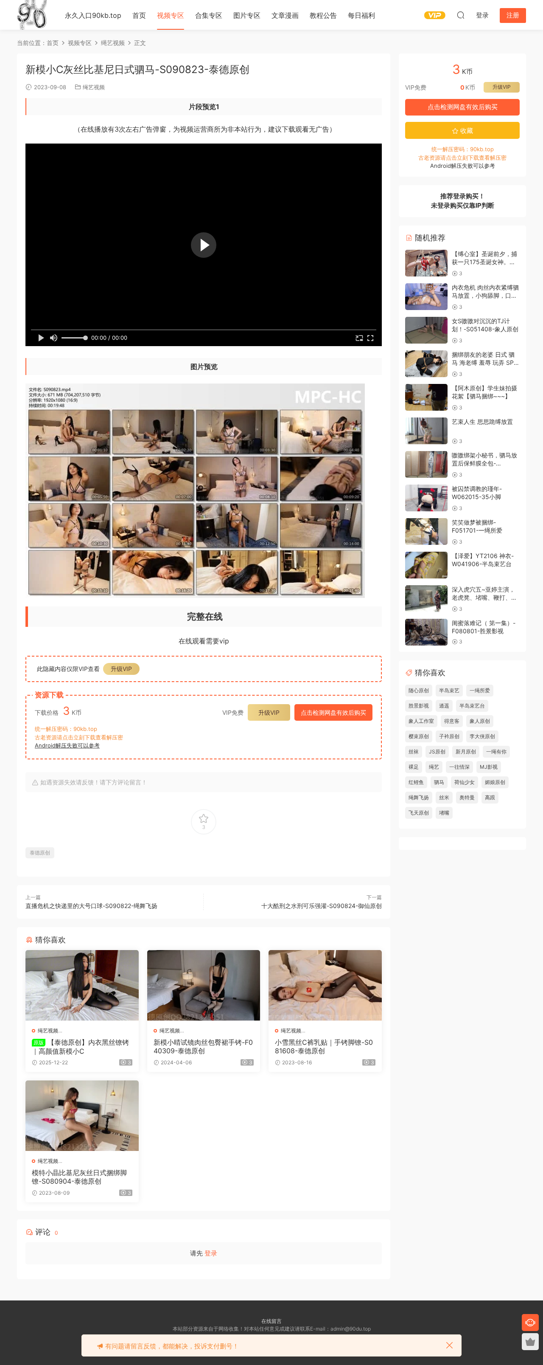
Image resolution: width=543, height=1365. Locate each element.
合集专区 (208, 15)
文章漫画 (285, 15)
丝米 (444, 797)
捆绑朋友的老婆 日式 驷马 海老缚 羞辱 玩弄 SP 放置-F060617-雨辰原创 (485, 363)
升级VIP (121, 668)
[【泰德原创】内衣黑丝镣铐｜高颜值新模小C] (82, 985)
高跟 (490, 797)
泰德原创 (40, 852)
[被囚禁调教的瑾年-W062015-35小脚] (426, 498)
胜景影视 (419, 705)
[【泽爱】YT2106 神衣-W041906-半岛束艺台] (426, 565)
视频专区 (170, 15)
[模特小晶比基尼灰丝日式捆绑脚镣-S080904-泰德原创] (82, 1115)
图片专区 (246, 15)
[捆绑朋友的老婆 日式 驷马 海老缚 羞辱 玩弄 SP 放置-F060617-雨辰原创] (426, 363)
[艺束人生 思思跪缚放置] (426, 430)
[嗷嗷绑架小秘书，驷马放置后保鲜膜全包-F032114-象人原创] (426, 464)
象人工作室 (421, 721)
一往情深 (459, 767)
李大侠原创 (482, 736)
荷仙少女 (464, 782)
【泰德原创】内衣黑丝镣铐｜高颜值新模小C (80, 1046)
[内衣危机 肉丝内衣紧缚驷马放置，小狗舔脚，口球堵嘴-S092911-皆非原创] (426, 296)
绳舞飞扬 (419, 797)
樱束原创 (419, 736)
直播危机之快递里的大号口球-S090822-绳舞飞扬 (91, 905)
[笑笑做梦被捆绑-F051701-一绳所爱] (426, 531)
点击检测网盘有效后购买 (333, 712)
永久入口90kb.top (93, 15)
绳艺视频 (94, 87)
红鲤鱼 (416, 782)
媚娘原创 (495, 782)
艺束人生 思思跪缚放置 (482, 421)
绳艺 (434, 767)
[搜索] (460, 15)
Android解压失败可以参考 (67, 745)
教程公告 (323, 15)
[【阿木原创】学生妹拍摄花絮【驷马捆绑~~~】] (426, 397)
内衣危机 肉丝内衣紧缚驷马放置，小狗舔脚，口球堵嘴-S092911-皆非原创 (485, 295)
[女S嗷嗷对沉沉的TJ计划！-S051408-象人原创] (426, 330)
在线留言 (271, 1321)
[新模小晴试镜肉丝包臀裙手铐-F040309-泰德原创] (203, 985)
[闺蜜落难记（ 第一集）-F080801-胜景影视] (426, 632)
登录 (210, 1253)
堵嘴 (444, 812)
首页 (139, 15)
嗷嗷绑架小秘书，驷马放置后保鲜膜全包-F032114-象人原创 (484, 463)
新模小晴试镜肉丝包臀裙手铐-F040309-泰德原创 (203, 1046)
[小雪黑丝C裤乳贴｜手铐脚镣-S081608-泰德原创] (325, 985)
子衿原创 (449, 736)
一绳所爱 (480, 690)
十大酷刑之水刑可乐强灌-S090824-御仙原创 (321, 905)
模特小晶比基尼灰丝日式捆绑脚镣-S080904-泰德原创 (79, 1176)
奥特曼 (467, 797)
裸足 (414, 767)
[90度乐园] (32, 15)
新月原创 (466, 751)
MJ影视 (489, 767)
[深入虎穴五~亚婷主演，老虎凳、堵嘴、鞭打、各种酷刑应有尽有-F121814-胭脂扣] (426, 598)
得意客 (451, 721)
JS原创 (437, 751)
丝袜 (414, 751)
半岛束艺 (449, 690)
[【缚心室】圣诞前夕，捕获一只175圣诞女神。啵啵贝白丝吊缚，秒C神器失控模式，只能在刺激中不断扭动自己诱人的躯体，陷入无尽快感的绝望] (426, 263)
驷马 (439, 782)
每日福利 (361, 15)
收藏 (466, 131)
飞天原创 (419, 812)
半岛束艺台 (472, 705)
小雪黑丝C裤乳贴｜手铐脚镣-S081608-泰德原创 (324, 1046)
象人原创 (480, 721)
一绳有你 (496, 751)
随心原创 (419, 690)
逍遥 (444, 705)
